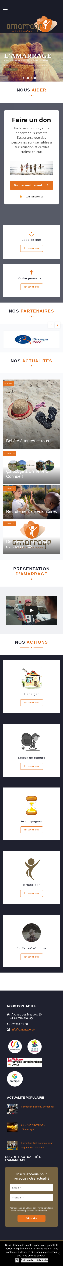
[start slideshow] (24, 78)
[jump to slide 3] (35, 78)
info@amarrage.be (23, 1029)
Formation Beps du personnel (37, 1106)
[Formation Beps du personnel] (12, 1109)
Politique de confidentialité (34, 1260)
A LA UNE (8, 384)
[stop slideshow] (39, 78)
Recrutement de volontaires (31, 511)
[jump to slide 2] (31, 78)
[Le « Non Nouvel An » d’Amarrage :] (12, 1127)
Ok (17, 1260)
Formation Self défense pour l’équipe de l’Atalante (37, 1145)
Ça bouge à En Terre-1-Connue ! (28, 474)
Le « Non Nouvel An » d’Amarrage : (33, 1127)
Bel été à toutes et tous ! (28, 441)
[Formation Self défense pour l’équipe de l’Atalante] (12, 1145)
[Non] (58, 1253)
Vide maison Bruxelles (32, 980)
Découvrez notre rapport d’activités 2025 (28, 544)
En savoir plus (31, 248)
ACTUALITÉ (9, 454)
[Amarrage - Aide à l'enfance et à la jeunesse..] (32, 24)
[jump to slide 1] (28, 78)
